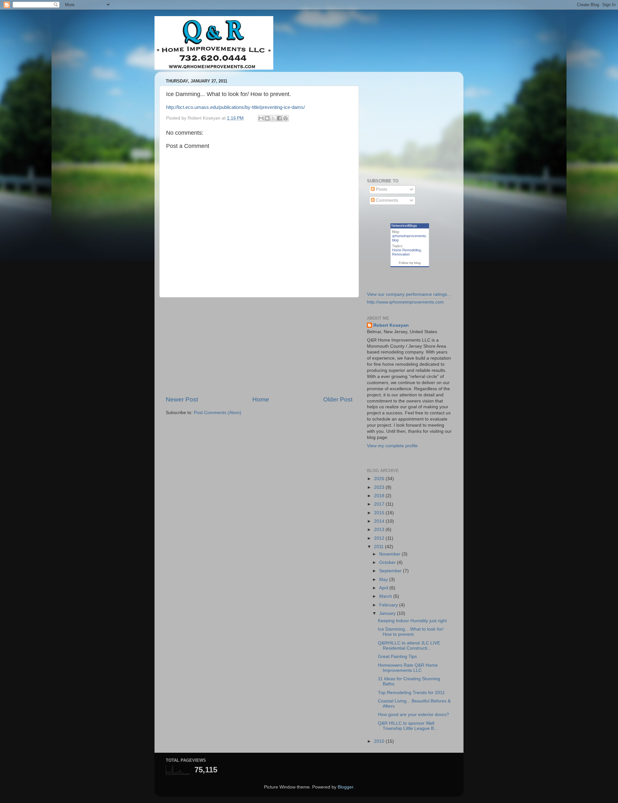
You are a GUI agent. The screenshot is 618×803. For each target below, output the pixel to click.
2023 (380, 487)
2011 (379, 546)
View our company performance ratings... (409, 294)
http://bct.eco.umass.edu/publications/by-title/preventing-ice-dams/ (235, 107)
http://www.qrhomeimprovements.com (405, 302)
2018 (380, 495)
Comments (386, 200)
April (384, 587)
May (384, 579)
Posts (381, 189)
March (386, 596)
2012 (380, 538)
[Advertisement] (259, 346)
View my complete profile (392, 445)
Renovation (401, 254)
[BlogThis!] (267, 118)
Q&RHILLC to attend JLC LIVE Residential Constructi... (409, 646)
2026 (380, 478)
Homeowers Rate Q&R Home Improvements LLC (408, 668)
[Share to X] (273, 118)
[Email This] (261, 118)
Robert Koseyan (391, 325)
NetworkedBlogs (404, 225)
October (388, 562)
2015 (380, 512)
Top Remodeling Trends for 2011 (411, 692)
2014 (380, 521)
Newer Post (182, 399)
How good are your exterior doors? (413, 714)
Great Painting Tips (397, 656)
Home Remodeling (406, 250)
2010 (380, 741)
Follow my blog (410, 263)
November (390, 554)
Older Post (337, 399)
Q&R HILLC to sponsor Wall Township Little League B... (408, 726)
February (389, 605)
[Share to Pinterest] (285, 118)
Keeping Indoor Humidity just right (412, 620)
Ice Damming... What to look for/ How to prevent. (411, 632)
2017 (380, 504)
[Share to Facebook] (279, 118)
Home (260, 399)
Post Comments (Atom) (217, 412)
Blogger (345, 787)
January (388, 613)
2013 (380, 529)
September (391, 570)
